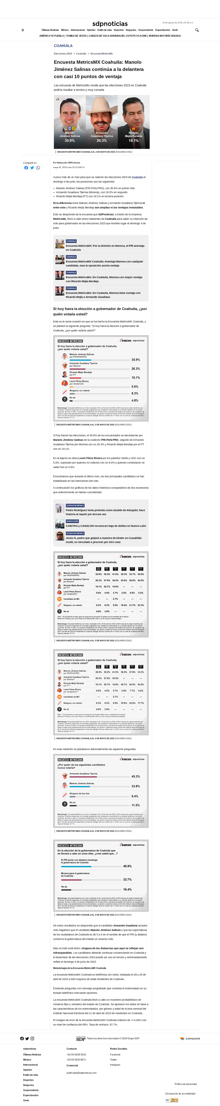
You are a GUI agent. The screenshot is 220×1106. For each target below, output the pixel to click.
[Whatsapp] (38, 167)
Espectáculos (162, 30)
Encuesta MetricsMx (102, 53)
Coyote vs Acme (136, 36)
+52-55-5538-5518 (76, 1054)
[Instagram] (32, 1038)
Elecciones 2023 (63, 53)
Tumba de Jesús (76, 36)
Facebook (115, 1054)
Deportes (119, 30)
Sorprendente (145, 30)
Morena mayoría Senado (165, 36)
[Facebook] (26, 167)
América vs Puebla (51, 36)
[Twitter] (32, 167)
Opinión (91, 30)
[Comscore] (190, 1038)
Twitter (113, 1059)
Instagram (115, 1065)
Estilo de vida (104, 30)
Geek (175, 30)
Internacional (78, 30)
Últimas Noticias (50, 30)
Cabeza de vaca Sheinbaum (106, 36)
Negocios (131, 30)
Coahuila (81, 53)
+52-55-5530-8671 (76, 1059)
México (65, 30)
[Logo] (110, 24)
